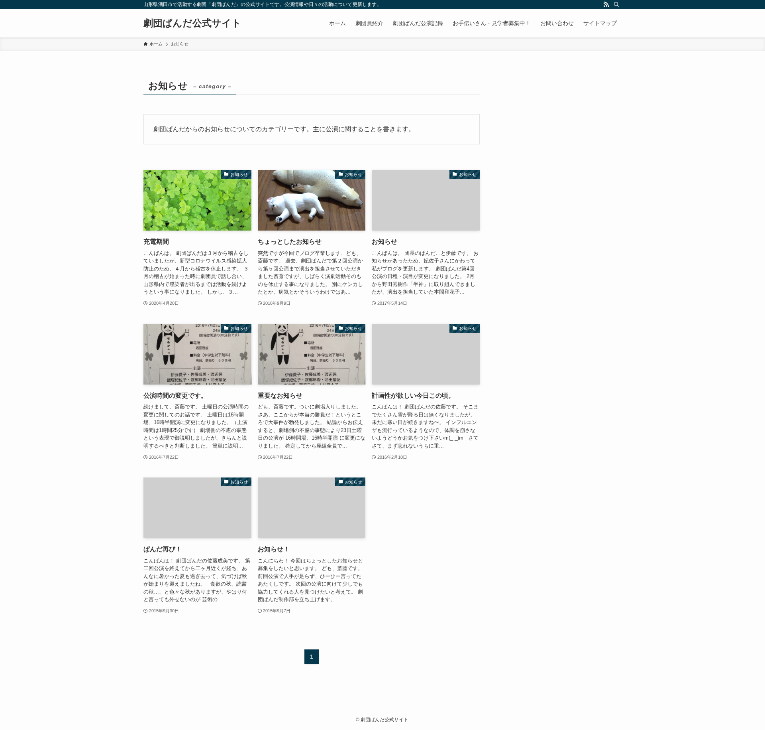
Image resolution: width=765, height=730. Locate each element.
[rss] (606, 4)
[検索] (616, 4)
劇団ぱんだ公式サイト (192, 23)
